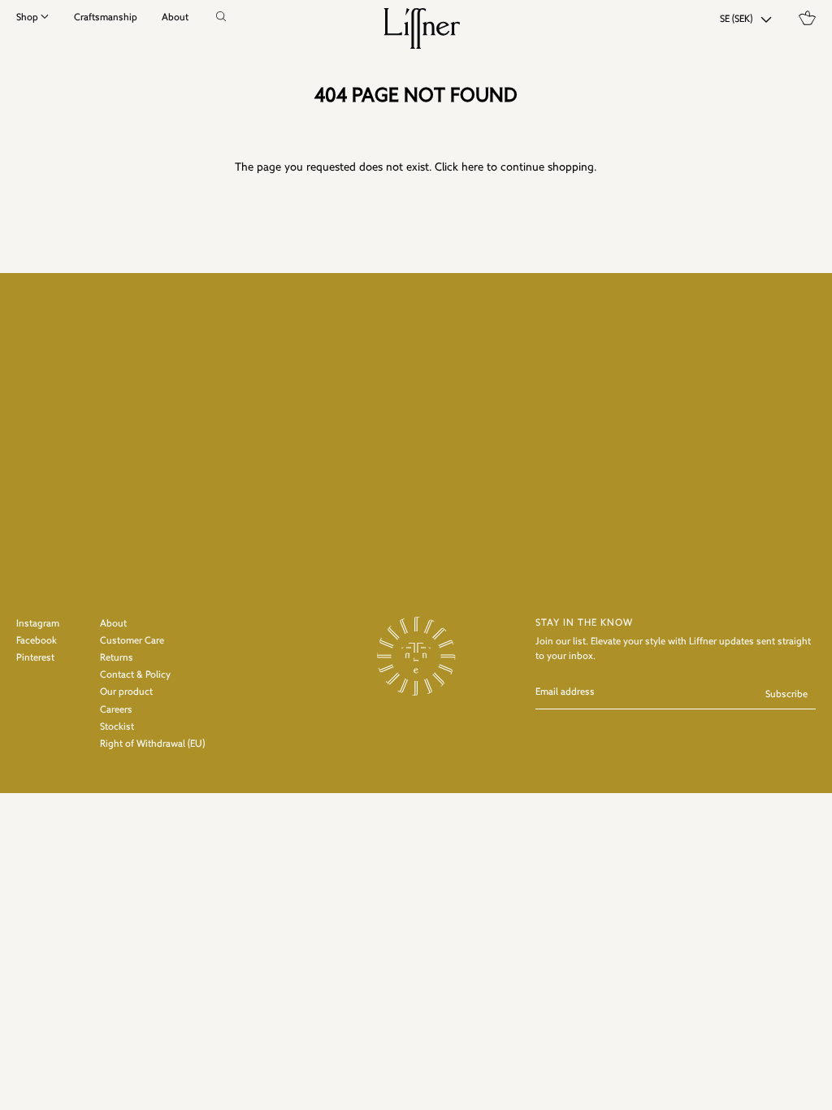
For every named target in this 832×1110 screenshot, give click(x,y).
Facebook (36, 641)
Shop (27, 18)
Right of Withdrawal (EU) (152, 744)
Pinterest (35, 658)
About (175, 18)
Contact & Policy (135, 675)
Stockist (117, 727)
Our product (126, 692)
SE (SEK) (736, 19)
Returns (116, 658)
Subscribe (786, 694)
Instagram (37, 624)
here (472, 168)
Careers (116, 710)
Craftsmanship (105, 18)
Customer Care (132, 641)
